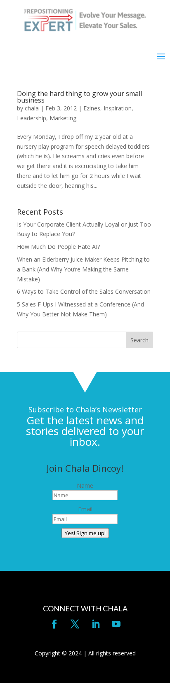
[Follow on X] (74, 624)
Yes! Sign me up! (85, 533)
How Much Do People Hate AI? (58, 246)
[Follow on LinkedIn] (95, 624)
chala (32, 108)
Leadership (31, 118)
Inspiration (118, 108)
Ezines (91, 108)
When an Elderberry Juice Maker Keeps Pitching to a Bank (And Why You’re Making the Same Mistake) (83, 269)
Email (85, 509)
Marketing (63, 118)
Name (85, 485)
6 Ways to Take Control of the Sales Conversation (84, 291)
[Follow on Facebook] (54, 624)
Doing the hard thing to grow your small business (79, 97)
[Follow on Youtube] (116, 624)
